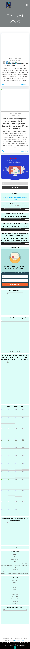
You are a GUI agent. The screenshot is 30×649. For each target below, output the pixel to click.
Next (27, 334)
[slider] (27, 209)
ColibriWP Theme (19, 640)
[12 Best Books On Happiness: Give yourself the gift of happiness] (15, 44)
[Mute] (23, 209)
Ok (15, 647)
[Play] (2, 209)
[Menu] (26, 5)
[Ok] (28, 646)
